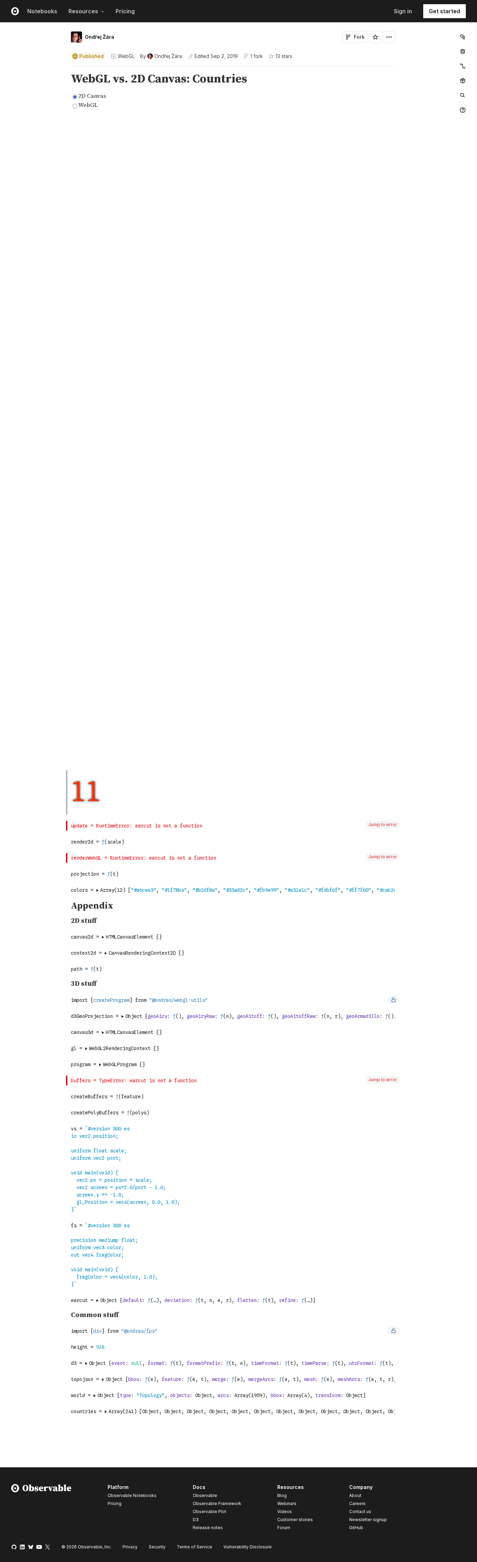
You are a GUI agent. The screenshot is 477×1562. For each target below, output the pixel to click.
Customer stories (295, 1519)
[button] (63, 69)
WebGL (126, 56)
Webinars (286, 1503)
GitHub (356, 1527)
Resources (83, 11)
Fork (359, 37)
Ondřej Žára (99, 37)
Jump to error (382, 824)
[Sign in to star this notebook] (375, 37)
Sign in (403, 11)
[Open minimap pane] (463, 66)
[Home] (41, 1508)
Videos (284, 1511)
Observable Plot (209, 1511)
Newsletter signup (368, 1519)
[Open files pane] (463, 37)
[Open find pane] (463, 95)
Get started (444, 11)
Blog (282, 1495)
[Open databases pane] (463, 51)
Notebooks (42, 11)
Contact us (360, 1511)
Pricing (125, 11)
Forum (283, 1527)
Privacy (130, 1546)
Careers (357, 1503)
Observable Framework (217, 1503)
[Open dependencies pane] (463, 81)
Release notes (208, 1527)
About (355, 1495)
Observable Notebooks (132, 1495)
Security (157, 1546)
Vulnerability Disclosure (247, 1546)
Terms (194, 1546)
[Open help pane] (463, 110)
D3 (196, 1519)
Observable (205, 1495)
